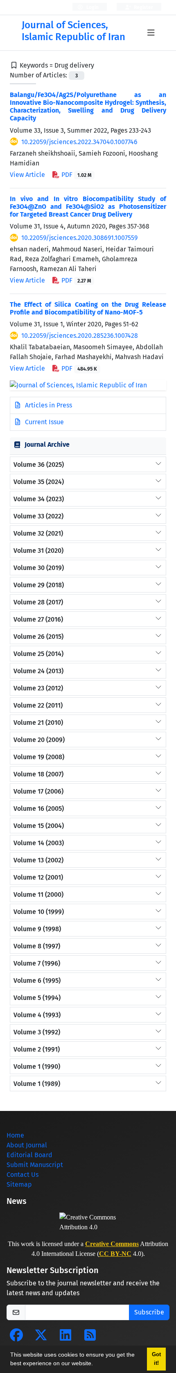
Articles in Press (47, 405)
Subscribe (149, 1312)
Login (92, 7)
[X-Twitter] (41, 1337)
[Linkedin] (65, 1337)
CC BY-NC (115, 1253)
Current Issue (43, 422)
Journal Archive (47, 444)
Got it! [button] (156, 1359)
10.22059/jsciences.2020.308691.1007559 (79, 238)
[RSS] (90, 1337)
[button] (96, 1364)
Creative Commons (112, 1243)
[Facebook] (16, 1337)
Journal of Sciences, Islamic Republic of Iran (73, 31)
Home (15, 1135)
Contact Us (22, 1174)
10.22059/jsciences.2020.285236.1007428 (79, 335)
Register (143, 7)
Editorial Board (29, 1155)
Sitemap (19, 1184)
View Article (27, 175)
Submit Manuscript (35, 1165)
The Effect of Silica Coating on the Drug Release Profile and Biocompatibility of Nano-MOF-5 (88, 308)
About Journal (27, 1145)
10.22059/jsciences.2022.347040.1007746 (79, 142)
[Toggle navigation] (151, 32)
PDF (75, 175)
